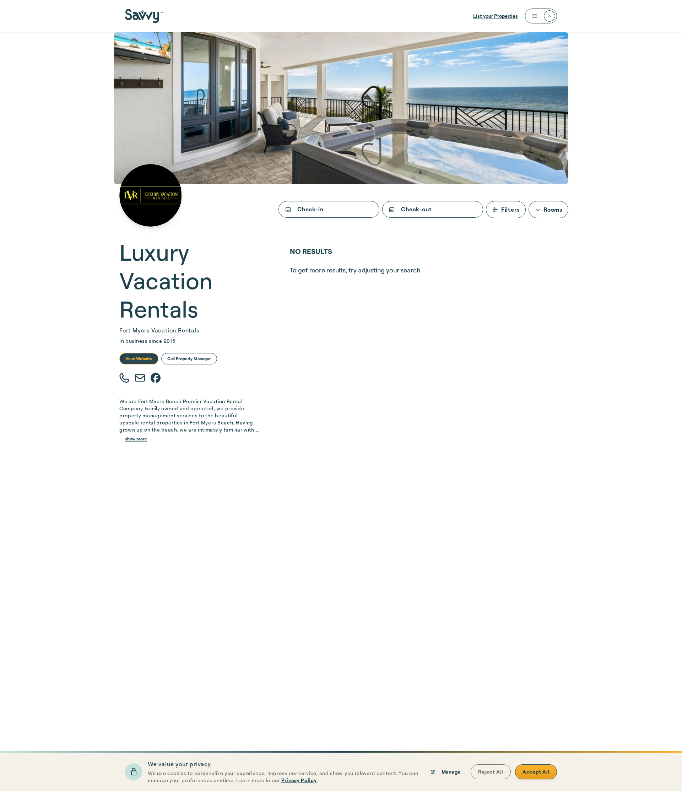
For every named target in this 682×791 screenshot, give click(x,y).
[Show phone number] (124, 378)
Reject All (490, 772)
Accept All (536, 772)
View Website (138, 358)
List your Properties (495, 16)
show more (136, 438)
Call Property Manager (189, 358)
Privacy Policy (299, 780)
